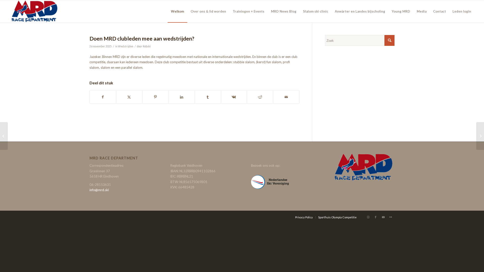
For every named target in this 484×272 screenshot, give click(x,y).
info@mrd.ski (99, 190)
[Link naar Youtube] (383, 217)
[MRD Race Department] (34, 11)
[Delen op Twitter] (129, 97)
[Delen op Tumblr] (208, 97)
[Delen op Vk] (234, 97)
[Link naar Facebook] (375, 217)
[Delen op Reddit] (260, 97)
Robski (147, 46)
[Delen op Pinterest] (155, 97)
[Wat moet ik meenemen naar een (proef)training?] (4, 136)
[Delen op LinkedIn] (182, 97)
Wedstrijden (125, 46)
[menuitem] (177, 11)
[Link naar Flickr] (391, 217)
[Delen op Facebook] (103, 97)
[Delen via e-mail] (286, 97)
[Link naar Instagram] (368, 217)
